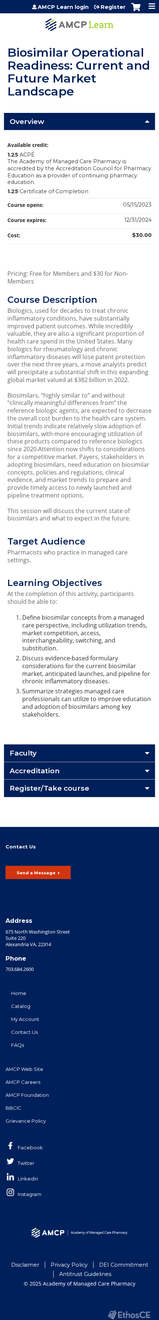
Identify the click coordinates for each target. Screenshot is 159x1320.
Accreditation (35, 770)
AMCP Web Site (24, 1069)
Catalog (20, 1006)
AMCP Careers (23, 1082)
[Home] (79, 22)
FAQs (17, 1045)
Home (18, 993)
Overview (27, 121)
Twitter (26, 1163)
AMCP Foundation (27, 1095)
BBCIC (13, 1108)
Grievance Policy (26, 1121)
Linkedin (28, 1179)
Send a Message (36, 872)
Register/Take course (49, 788)
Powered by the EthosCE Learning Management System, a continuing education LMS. (129, 1314)
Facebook (30, 1147)
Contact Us (24, 1032)
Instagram (29, 1194)
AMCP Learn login (63, 7)
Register (113, 7)
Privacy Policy (69, 1265)
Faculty (23, 752)
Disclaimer (25, 1265)
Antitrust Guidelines (85, 1274)
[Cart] (136, 11)
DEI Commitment (123, 1265)
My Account (25, 1019)
